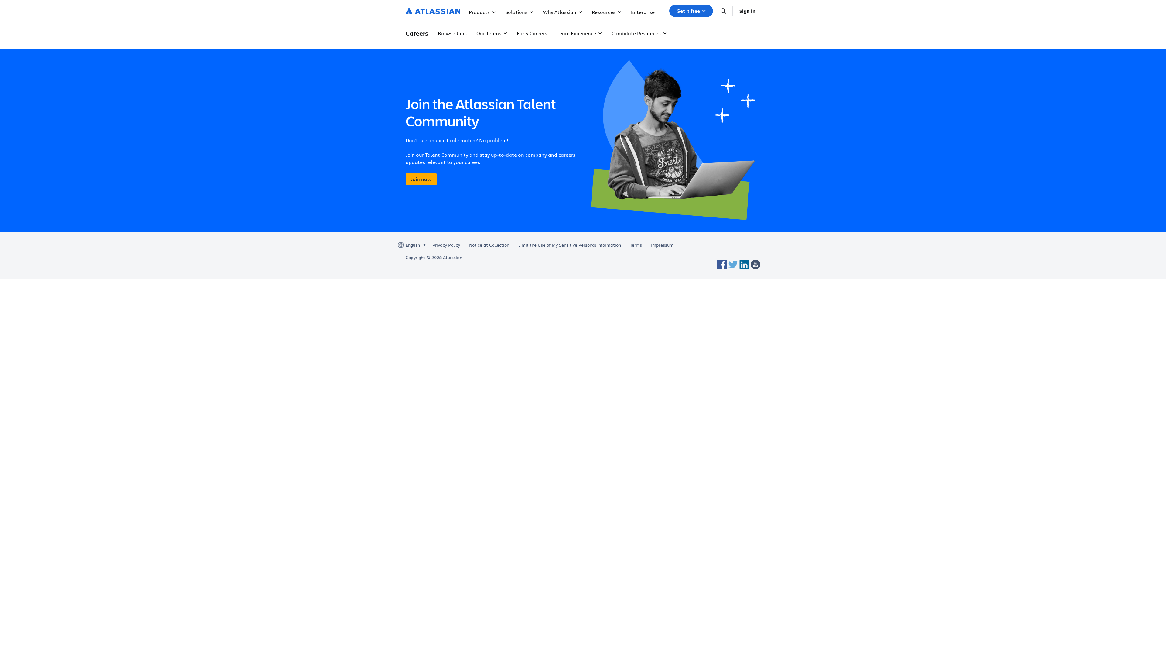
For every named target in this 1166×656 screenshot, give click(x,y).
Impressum (662, 245)
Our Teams (488, 33)
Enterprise (643, 12)
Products (479, 12)
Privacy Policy (446, 245)
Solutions (516, 12)
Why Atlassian (559, 12)
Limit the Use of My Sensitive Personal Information (569, 245)
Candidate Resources (636, 33)
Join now (421, 179)
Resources (603, 12)
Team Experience (576, 33)
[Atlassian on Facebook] (722, 264)
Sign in (747, 11)
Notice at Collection (489, 245)
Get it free (688, 11)
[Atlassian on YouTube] (755, 264)
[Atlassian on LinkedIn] (744, 264)
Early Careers (532, 33)
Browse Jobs (452, 33)
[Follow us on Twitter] (733, 264)
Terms (636, 245)
